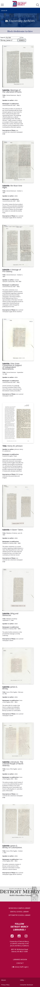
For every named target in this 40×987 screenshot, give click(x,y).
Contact (20, 963)
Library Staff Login (20, 967)
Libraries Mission (20, 959)
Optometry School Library (19, 915)
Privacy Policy (5, 985)
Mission (3, 980)
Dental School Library (19, 912)
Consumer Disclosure (26, 985)
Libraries (3, 10)
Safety (22, 980)
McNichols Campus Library (19, 908)
